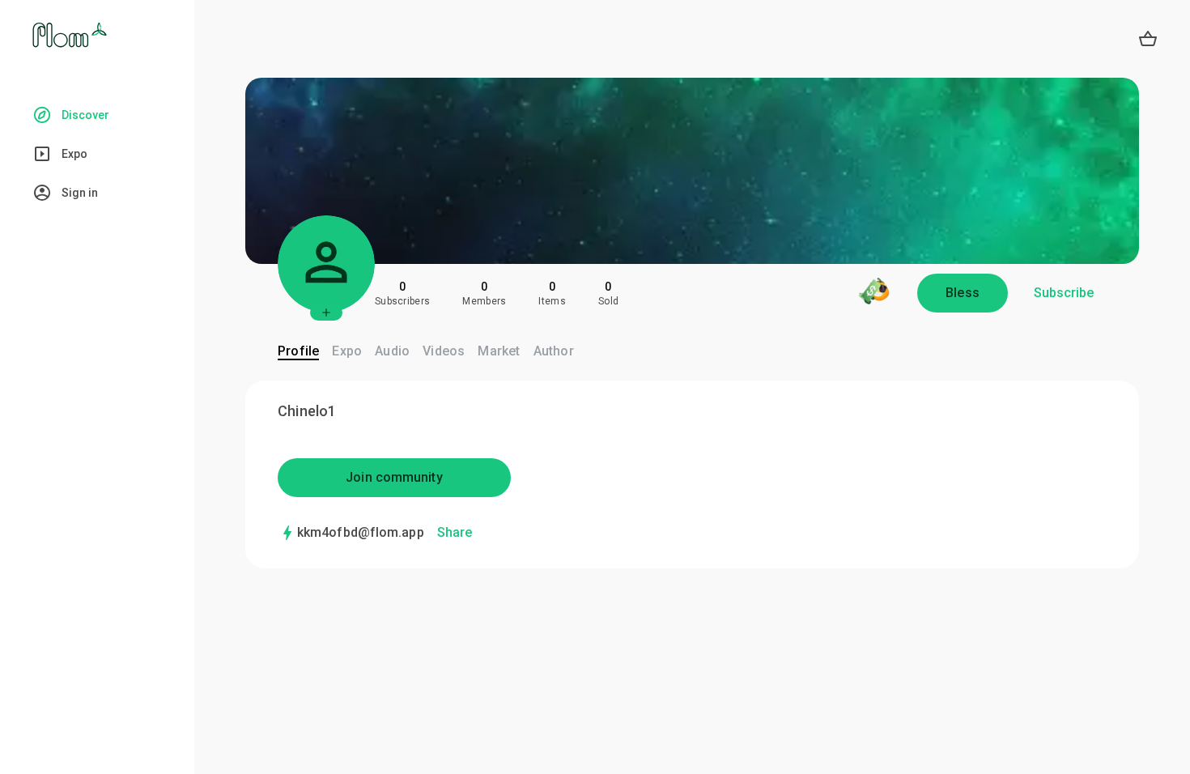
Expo (347, 351)
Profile (298, 351)
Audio (392, 351)
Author (553, 351)
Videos (444, 351)
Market (499, 351)
